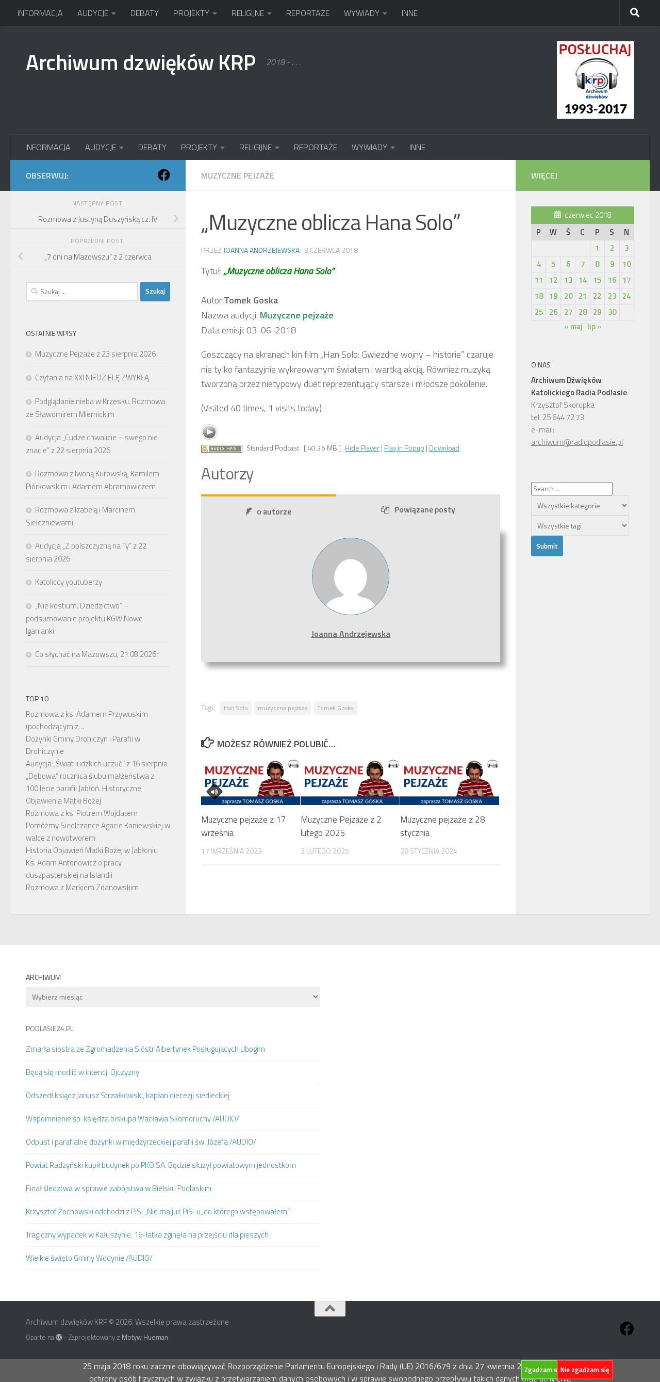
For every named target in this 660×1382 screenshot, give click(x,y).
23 (612, 296)
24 (626, 296)
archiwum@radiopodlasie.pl (577, 442)
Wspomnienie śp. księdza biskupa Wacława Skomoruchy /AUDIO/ (132, 1118)
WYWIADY (362, 13)
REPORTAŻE (307, 13)
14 (583, 280)
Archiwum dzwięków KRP (141, 61)
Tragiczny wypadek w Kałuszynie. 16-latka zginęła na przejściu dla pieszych (147, 1235)
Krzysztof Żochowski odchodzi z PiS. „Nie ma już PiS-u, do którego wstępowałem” (158, 1211)
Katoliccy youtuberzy (68, 582)
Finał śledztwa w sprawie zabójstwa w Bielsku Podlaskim (118, 1188)
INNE (410, 13)
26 (553, 312)
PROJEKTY (191, 13)
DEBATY (144, 13)
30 (612, 312)
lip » (594, 326)
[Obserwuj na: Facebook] (164, 175)
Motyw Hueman (145, 1337)
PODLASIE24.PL (49, 1028)
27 (568, 312)
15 (597, 280)
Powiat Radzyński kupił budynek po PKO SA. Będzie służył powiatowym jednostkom (161, 1165)
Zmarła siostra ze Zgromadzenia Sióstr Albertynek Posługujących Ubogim (145, 1049)
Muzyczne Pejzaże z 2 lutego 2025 (341, 826)
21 (583, 296)
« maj (573, 326)
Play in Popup (404, 448)
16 (612, 280)
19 (553, 296)
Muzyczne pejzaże (237, 175)
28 (583, 312)
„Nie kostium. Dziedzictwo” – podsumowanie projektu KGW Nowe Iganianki (84, 618)
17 (626, 280)
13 (568, 280)
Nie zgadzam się (584, 1369)
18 (539, 296)
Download (444, 448)
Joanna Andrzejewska (261, 250)
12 (553, 280)
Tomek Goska (335, 708)
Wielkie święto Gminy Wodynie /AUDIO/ (89, 1258)
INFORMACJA (40, 13)
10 (626, 264)
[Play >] (209, 432)
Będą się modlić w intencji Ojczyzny (82, 1072)
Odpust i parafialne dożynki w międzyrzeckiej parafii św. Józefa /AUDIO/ (141, 1142)
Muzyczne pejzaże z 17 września (243, 826)
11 (539, 280)
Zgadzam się (543, 1369)
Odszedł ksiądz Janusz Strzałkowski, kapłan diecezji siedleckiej (127, 1095)
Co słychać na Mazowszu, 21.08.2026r (97, 654)
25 (539, 312)
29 (597, 312)
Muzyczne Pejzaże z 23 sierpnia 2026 (95, 354)
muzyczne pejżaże (282, 708)
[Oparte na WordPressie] (59, 1337)
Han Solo (236, 708)
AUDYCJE (92, 13)
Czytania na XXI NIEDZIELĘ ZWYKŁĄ (92, 377)
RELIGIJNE (248, 13)
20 (568, 296)
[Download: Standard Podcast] (221, 448)
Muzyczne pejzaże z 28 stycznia (442, 826)
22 (597, 296)
